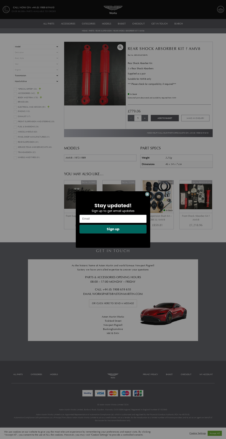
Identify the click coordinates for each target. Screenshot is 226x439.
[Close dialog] (147, 194)
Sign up (113, 229)
